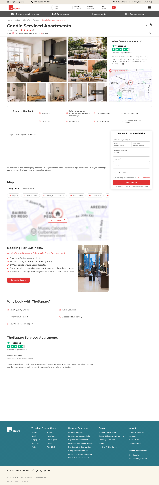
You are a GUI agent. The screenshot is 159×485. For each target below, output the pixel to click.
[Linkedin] (45, 470)
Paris (33, 447)
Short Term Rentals (31, 20)
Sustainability (135, 443)
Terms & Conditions (143, 178)
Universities (96, 195)
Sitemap (25, 481)
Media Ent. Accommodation (80, 454)
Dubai (49, 443)
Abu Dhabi (51, 447)
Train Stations (32, 195)
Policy (17, 481)
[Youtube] (49, 470)
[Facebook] (33, 470)
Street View (28, 188)
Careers (132, 436)
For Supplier (134, 455)
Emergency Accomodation (79, 436)
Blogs (101, 443)
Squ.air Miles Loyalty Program (111, 436)
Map (11, 134)
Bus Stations (78, 195)
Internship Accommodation (80, 458)
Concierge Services (107, 440)
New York (51, 436)
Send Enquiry (131, 182)
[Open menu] (149, 7)
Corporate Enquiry (18, 280)
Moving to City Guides (108, 447)
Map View (14, 188)
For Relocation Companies (79, 447)
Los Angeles (52, 440)
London (34, 432)
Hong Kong (36, 443)
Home (9, 20)
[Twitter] (37, 470)
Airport (15, 195)
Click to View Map (56, 220)
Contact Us (134, 440)
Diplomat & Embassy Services (80, 443)
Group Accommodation (78, 451)
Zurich (49, 432)
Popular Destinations (108, 432)
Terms (9, 481)
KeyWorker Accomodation (79, 440)
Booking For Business (26, 134)
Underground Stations (55, 195)
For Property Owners (138, 459)
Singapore (35, 440)
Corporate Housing (76, 432)
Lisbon (17, 20)
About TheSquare (136, 432)
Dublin (34, 436)
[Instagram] (41, 470)
